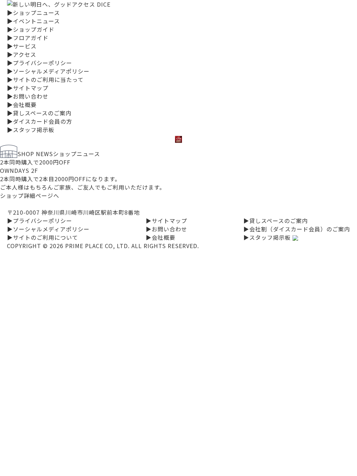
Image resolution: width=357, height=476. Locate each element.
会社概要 (22, 104)
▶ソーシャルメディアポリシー (48, 229)
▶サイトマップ (166, 220)
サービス (22, 46)
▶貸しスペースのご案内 (275, 220)
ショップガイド (30, 29)
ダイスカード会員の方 (39, 121)
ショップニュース (33, 12)
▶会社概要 (160, 237)
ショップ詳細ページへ (29, 195)
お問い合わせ (27, 96)
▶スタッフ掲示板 (268, 237)
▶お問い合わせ (166, 229)
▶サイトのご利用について (42, 237)
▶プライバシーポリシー (39, 220)
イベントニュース (33, 21)
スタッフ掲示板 (30, 129)
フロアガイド (27, 37)
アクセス (21, 54)
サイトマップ (27, 88)
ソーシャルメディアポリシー (48, 71)
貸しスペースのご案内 (39, 113)
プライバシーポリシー (39, 63)
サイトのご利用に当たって (45, 79)
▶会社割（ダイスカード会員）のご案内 (296, 229)
